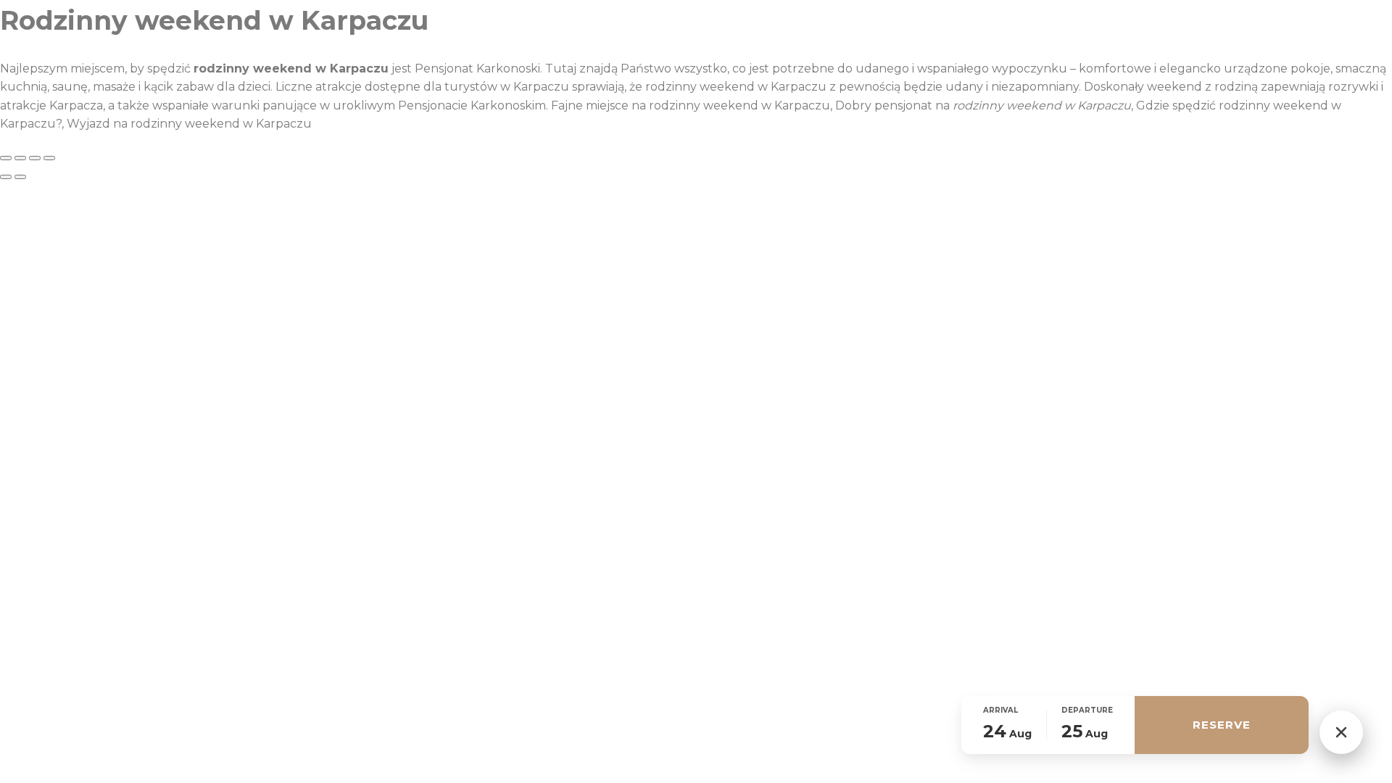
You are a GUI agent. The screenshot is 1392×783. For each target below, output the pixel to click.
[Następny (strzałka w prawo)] (20, 177)
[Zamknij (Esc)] (49, 158)
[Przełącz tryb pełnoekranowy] (20, 158)
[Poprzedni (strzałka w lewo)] (6, 177)
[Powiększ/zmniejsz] (6, 158)
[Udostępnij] (35, 158)
